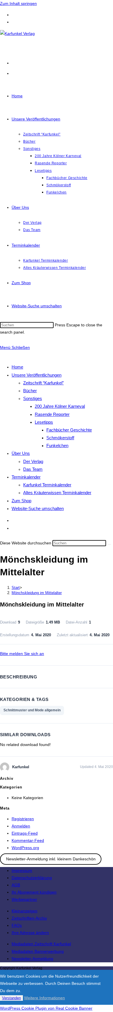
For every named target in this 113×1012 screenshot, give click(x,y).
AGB (16, 885)
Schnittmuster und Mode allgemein (32, 710)
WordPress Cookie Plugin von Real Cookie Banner (46, 1008)
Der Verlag (33, 461)
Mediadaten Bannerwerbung (38, 951)
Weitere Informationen (44, 998)
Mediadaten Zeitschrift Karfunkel (41, 944)
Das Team (33, 469)
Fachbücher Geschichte (69, 429)
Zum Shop (21, 500)
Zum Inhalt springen (18, 3)
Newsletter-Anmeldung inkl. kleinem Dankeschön (51, 859)
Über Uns (21, 453)
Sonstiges (32, 398)
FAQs (17, 925)
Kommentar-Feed (28, 840)
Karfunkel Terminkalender (47, 484)
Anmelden (21, 826)
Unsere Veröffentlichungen (36, 375)
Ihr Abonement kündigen (34, 892)
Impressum (22, 870)
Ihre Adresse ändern (30, 932)
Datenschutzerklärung (32, 877)
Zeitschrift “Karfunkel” (43, 382)
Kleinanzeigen (24, 911)
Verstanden (11, 998)
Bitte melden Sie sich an (22, 653)
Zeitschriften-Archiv (29, 918)
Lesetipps (44, 422)
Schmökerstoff (60, 437)
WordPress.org (25, 847)
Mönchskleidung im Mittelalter (37, 593)
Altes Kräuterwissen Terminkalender (57, 492)
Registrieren (23, 818)
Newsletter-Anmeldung (32, 958)
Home (17, 366)
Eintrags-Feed (25, 833)
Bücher (30, 390)
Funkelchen (57, 445)
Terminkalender (26, 477)
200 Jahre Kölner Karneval (60, 406)
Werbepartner (24, 899)
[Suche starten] (109, 544)
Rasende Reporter (52, 414)
